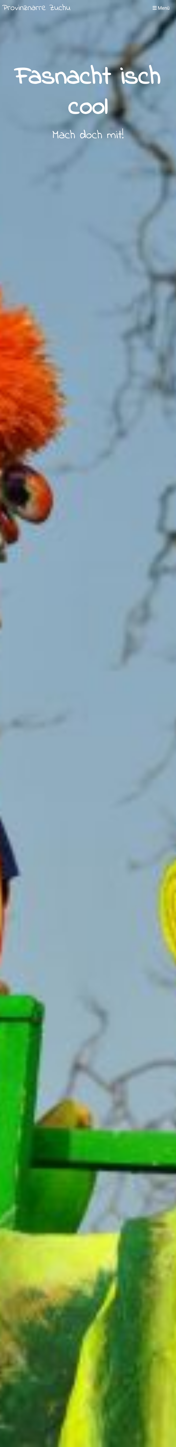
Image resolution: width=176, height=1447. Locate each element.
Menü (163, 8)
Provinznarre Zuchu (36, 8)
